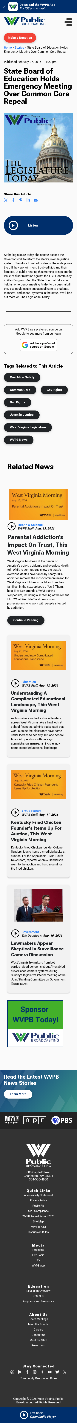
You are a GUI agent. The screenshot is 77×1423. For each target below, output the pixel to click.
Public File (38, 1205)
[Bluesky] (57, 1372)
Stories (19, 47)
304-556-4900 (38, 1179)
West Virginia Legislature (28, 427)
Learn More (18, 1094)
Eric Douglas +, (32, 935)
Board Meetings (38, 1319)
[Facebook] (27, 1372)
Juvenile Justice (22, 415)
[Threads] (42, 1372)
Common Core (20, 390)
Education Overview (38, 1291)
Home (8, 47)
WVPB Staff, (26, 528)
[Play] (11, 526)
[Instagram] (35, 1372)
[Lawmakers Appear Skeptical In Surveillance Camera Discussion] (38, 905)
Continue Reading (25, 620)
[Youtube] (50, 1372)
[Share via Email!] (36, 200)
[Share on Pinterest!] (21, 200)
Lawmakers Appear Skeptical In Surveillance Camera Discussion (37, 949)
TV (38, 1260)
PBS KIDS (38, 1296)
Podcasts (38, 1249)
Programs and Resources (38, 1301)
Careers (38, 1329)
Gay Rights (54, 390)
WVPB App (38, 1265)
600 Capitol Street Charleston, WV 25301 (38, 1174)
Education (28, 682)
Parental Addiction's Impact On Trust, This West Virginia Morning (38, 544)
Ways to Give (38, 1226)
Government (30, 932)
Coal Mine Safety (22, 377)
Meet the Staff (38, 1340)
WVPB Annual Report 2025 (38, 1216)
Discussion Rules (38, 1232)
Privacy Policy (38, 1200)
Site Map (38, 1221)
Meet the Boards (38, 1324)
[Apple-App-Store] (12, 1372)
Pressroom (38, 1345)
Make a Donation (20, 38)
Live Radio (38, 1255)
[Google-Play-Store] (20, 1372)
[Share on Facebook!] (13, 200)
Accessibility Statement (38, 1195)
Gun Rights (17, 402)
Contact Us (38, 1335)
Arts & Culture (31, 811)
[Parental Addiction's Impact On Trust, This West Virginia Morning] (38, 504)
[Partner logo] (12, 1120)
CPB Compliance (38, 1211)
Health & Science (30, 525)
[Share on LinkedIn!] (28, 200)
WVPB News (18, 440)
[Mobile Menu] (68, 22)
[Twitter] (65, 1372)
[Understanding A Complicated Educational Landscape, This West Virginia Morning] (38, 655)
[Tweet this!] (6, 200)
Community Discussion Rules (38, 1378)
